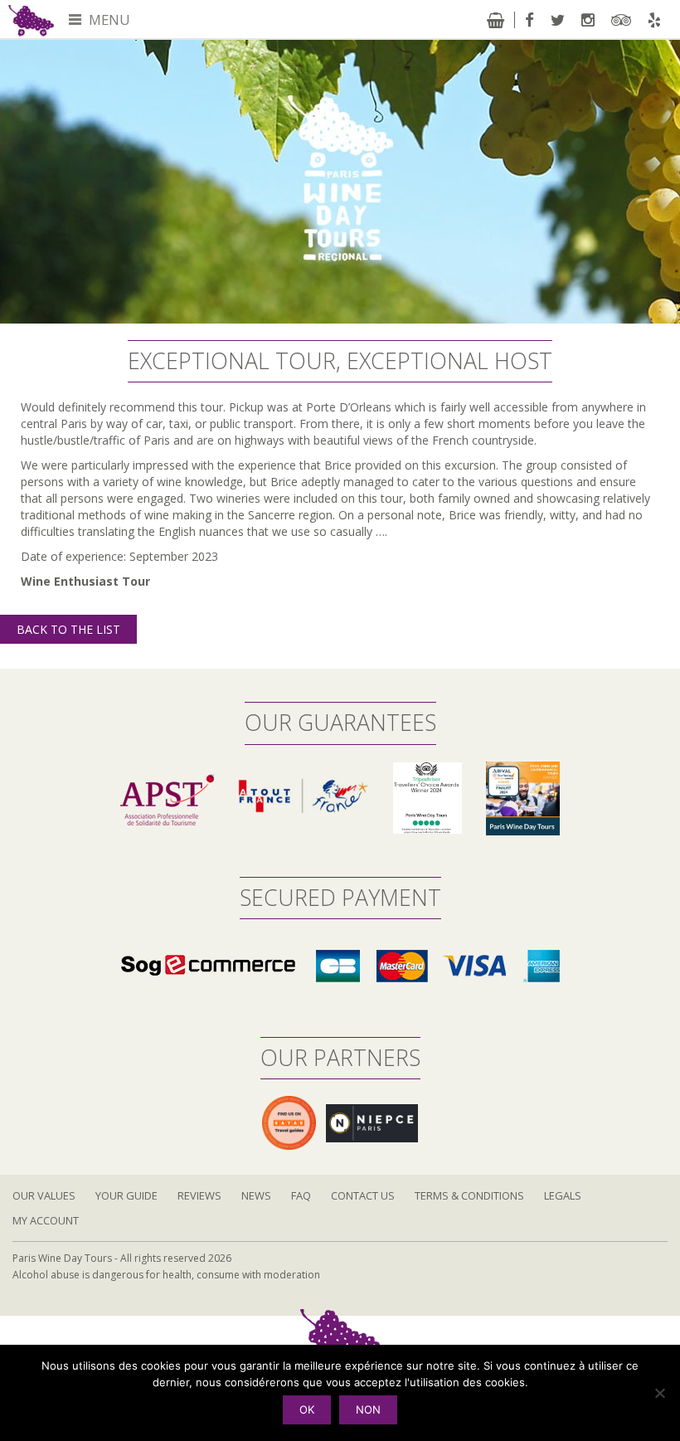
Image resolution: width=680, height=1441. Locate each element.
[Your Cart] (495, 20)
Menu (107, 19)
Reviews (199, 1195)
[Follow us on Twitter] (558, 20)
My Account (45, 1220)
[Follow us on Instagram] (588, 20)
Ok (306, 1409)
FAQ (301, 1195)
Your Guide (126, 1195)
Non (368, 1409)
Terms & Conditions (469, 1195)
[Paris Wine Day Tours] (31, 19)
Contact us (363, 1195)
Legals (562, 1195)
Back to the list (68, 629)
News (256, 1195)
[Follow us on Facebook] (529, 20)
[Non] (659, 1393)
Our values (43, 1195)
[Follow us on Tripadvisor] (621, 20)
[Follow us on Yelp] (654, 20)
